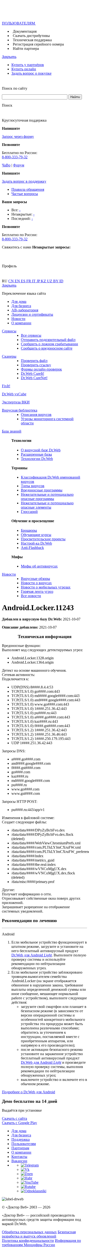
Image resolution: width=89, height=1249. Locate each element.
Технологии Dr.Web (37, 459)
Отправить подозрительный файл (48, 340)
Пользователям (23, 1144)
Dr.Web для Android (31, 955)
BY (56, 281)
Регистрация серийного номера (38, 44)
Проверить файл (34, 361)
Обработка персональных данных (29, 1232)
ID (61, 281)
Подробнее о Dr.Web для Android (28, 1092)
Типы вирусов (32, 486)
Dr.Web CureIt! (32, 374)
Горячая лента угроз (37, 591)
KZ (44, 281)
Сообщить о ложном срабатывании (49, 344)
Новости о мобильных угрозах (45, 587)
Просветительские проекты (43, 539)
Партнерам (20, 1148)
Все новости (31, 596)
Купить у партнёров (27, 65)
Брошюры (29, 530)
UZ (50, 281)
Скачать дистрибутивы (31, 36)
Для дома (18, 301)
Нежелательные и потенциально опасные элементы (47, 505)
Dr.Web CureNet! (34, 378)
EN (18, 281)
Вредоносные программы (41, 490)
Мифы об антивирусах (39, 566)
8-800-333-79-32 (15, 157)
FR (29, 281)
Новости (18, 319)
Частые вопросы (24, 194)
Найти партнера (26, 48)
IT (34, 281)
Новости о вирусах (36, 583)
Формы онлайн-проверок (41, 369)
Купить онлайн (23, 69)
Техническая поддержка (32, 40)
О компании (21, 323)
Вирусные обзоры (35, 579)
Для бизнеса (21, 306)
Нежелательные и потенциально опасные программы (47, 496)
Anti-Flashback (32, 548)
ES (23, 281)
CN (11, 281)
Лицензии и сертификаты (32, 314)
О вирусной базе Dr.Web (41, 450)
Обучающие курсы (36, 535)
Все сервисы (31, 335)
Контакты (19, 1157)
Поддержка (20, 1139)
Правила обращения (27, 189)
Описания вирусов (36, 415)
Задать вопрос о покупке (31, 73)
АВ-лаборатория (24, 310)
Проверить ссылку (36, 365)
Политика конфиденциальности (28, 1241)
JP (39, 281)
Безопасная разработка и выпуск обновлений (39, 1234)
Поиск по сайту (14, 88)
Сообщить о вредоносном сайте (46, 348)
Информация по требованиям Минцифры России (41, 1243)
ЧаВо (6, 165)
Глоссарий (29, 512)
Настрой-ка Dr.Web (36, 543)
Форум (18, 165)
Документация (25, 31)
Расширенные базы (36, 454)
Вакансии (19, 1161)
